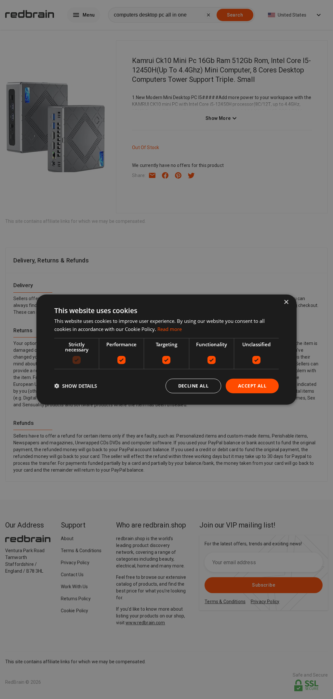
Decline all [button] (193, 386)
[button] (75, 386)
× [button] (286, 302)
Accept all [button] (252, 386)
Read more (169, 329)
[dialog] (166, 350)
